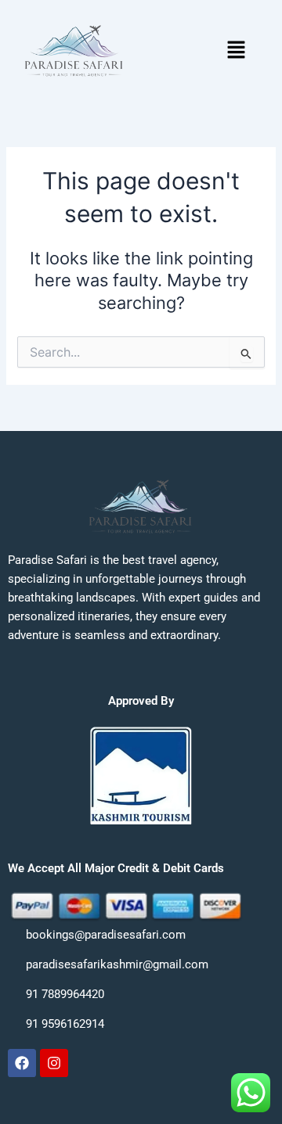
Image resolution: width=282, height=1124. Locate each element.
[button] (235, 50)
